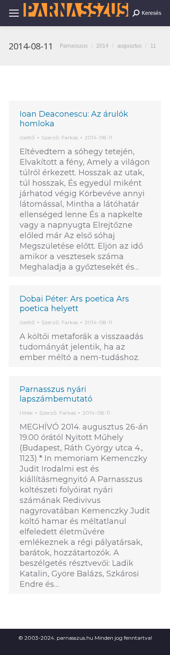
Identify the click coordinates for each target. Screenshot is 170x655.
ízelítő (27, 137)
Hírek (26, 412)
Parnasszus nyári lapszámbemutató (56, 394)
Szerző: (59, 137)
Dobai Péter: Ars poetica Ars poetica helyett (74, 303)
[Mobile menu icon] (14, 13)
